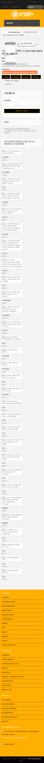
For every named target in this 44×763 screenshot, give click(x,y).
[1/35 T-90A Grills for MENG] (12, 351)
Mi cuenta (6, 695)
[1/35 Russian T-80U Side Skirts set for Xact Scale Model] (12, 457)
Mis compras (6, 700)
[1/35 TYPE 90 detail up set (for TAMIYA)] (12, 152)
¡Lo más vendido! (7, 659)
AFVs (3, 628)
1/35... (4, 187)
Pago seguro (6, 685)
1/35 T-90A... (6, 356)
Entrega (5, 668)
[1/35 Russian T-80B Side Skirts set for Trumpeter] (12, 486)
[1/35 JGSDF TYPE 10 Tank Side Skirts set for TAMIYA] (10, 47)
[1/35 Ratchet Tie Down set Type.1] (12, 545)
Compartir (15, 77)
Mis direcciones (7, 713)
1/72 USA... (5, 202)
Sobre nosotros (7, 681)
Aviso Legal (6, 672)
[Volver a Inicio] (4, 32)
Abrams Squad (7, 610)
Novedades (5, 655)
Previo (10, 43)
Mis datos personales (9, 717)
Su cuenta (5, 7)
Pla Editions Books (8, 645)
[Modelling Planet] (22, 14)
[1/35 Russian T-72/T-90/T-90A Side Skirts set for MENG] (12, 442)
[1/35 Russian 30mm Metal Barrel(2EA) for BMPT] (12, 402)
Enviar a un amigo (12, 80)
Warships (5, 636)
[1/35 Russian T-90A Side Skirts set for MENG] (12, 415)
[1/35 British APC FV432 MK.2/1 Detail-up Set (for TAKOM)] (12, 279)
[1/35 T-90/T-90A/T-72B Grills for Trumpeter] (12, 376)
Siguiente (10, 63)
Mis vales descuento (9, 708)
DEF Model (5, 597)
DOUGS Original (7, 619)
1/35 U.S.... (5, 217)
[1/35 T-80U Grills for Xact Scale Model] (12, 389)
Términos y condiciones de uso (12, 677)
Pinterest (36, 77)
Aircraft (5, 632)
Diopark (4, 623)
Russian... (5, 508)
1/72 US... (5, 253)
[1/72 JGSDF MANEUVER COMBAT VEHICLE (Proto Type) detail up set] (12, 166)
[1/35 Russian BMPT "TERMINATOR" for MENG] (12, 338)
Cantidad (7, 100)
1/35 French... (6, 300)
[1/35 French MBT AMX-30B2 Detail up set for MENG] (12, 294)
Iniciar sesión (15, 7)
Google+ (26, 77)
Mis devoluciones (8, 704)
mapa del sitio (7, 690)
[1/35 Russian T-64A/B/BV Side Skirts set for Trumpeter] (12, 472)
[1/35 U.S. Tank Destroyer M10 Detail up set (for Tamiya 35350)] (12, 211)
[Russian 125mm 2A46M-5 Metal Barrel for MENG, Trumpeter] (12, 517)
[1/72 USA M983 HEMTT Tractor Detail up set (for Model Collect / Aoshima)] (12, 196)
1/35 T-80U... (6, 395)
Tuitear (5, 77)
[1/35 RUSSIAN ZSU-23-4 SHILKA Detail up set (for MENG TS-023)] (12, 181)
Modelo (4, 58)
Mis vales (5, 721)
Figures (4, 641)
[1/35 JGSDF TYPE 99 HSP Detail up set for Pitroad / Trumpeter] (12, 309)
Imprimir (8, 84)
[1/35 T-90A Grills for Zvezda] (12, 364)
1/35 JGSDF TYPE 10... (8, 734)
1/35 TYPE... (6, 157)
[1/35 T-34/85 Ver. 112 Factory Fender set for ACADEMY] (12, 532)
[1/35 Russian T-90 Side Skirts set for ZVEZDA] (12, 428)
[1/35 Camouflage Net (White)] (12, 571)
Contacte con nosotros (8, 2)
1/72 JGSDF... (6, 172)
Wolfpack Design (8, 615)
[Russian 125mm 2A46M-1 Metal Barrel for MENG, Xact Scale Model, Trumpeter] (12, 501)
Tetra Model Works (14, 32)
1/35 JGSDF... (6, 315)
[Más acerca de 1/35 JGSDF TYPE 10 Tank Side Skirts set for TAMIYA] (22, 731)
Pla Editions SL (34, 759)
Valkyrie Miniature (8, 606)
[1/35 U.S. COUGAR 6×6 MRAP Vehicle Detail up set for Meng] (12, 324)
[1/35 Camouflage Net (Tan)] (12, 558)
